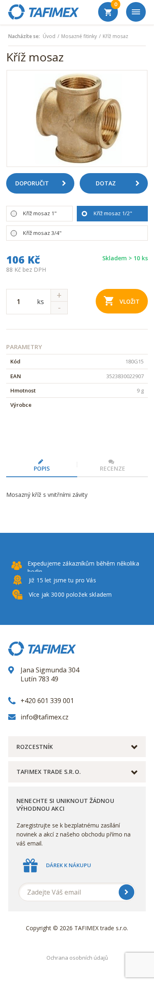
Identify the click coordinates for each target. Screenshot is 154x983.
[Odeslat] (126, 892)
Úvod (49, 36)
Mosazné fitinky (79, 36)
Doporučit (32, 183)
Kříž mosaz (115, 36)
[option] (77, 118)
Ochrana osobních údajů (77, 957)
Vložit (130, 301)
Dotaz (106, 183)
